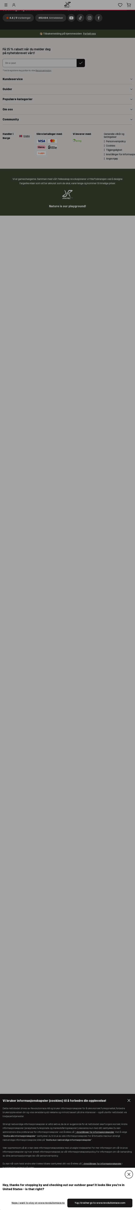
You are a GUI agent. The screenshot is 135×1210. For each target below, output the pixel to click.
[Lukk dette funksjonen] (128, 1174)
